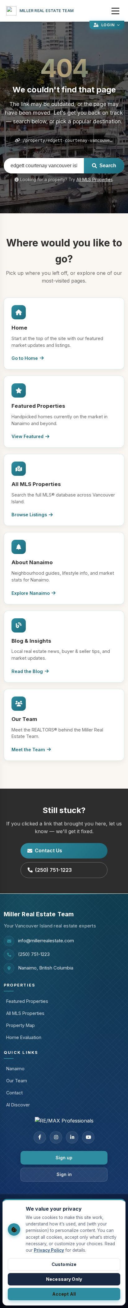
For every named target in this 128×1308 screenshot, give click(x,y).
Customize (64, 1264)
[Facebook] (40, 1137)
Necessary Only (64, 1279)
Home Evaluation (23, 1037)
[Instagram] (56, 1137)
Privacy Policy (49, 1250)
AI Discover (18, 1104)
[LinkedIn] (72, 1137)
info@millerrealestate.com (46, 941)
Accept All (64, 1294)
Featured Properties (27, 1001)
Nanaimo (15, 1068)
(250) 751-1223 (53, 870)
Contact (14, 1092)
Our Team (16, 1080)
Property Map (20, 1025)
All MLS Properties (94, 179)
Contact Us (48, 850)
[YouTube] (88, 1137)
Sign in (64, 1174)
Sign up (64, 1157)
